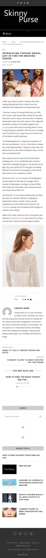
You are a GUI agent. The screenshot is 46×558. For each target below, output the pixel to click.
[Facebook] (15, 533)
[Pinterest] (27, 3)
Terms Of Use (12, 543)
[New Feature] (9, 469)
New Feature (25, 466)
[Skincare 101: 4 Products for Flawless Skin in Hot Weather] (9, 483)
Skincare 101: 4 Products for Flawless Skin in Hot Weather (31, 482)
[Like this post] (18, 299)
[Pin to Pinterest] (28, 299)
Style (13, 42)
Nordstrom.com (18, 218)
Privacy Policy (24, 543)
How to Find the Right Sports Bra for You (21, 456)
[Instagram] (24, 3)
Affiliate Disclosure (23, 546)
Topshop (5, 127)
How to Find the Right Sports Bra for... (23, 378)
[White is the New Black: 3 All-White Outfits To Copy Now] (9, 498)
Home (4, 42)
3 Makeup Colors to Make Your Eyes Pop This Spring (30, 511)
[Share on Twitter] (25, 299)
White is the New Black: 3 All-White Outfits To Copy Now (31, 497)
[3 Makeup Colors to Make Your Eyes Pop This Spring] (9, 512)
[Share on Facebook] (22, 299)
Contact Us (35, 543)
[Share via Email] (30, 299)
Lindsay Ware (15, 62)
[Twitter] (21, 3)
